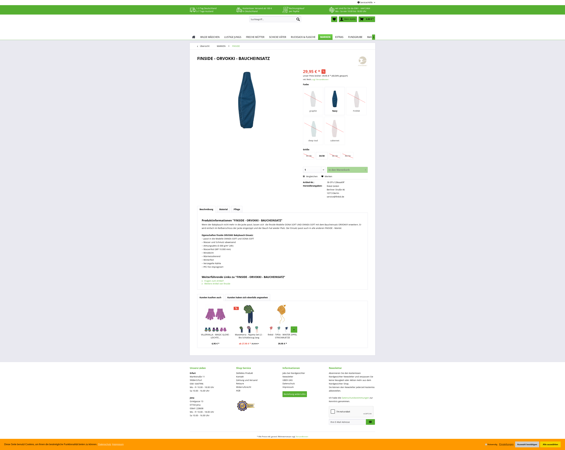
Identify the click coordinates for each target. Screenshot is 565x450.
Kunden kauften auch (210, 297)
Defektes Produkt (244, 373)
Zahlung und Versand (246, 380)
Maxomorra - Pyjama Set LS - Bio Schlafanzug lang (249, 336)
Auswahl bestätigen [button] (527, 444)
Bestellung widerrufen (295, 394)
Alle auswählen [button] (550, 444)
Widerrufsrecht (243, 387)
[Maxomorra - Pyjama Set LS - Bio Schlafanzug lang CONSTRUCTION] (241, 329)
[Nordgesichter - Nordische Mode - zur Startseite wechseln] (218, 24)
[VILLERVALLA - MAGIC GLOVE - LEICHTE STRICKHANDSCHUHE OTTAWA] (208, 329)
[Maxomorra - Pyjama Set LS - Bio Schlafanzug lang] (249, 314)
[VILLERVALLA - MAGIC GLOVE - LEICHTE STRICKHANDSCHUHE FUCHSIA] (223, 329)
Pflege (237, 209)
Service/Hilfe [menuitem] (366, 2)
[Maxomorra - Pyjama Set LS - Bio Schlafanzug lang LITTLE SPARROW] (256, 329)
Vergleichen (311, 176)
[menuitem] (275, 19)
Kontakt (240, 376)
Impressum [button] (118, 444)
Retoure (240, 383)
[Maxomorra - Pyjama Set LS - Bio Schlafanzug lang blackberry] (249, 329)
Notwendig (492, 444)
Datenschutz (288, 383)
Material (223, 209)
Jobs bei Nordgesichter (293, 373)
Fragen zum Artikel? (214, 280)
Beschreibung (206, 209)
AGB (238, 390)
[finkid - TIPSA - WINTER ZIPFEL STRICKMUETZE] (282, 314)
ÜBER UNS (287, 380)
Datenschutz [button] (104, 444)
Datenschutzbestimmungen (355, 397)
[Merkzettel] (334, 19)
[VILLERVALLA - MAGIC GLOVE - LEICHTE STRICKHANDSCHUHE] (215, 314)
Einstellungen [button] (506, 444)
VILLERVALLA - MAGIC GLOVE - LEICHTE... (215, 336)
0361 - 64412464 (362, 8)
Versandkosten (302, 436)
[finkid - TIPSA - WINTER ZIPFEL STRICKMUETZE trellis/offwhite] (278, 329)
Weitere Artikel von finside (217, 283)
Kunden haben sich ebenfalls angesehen (247, 297)
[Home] (194, 37)
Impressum (288, 387)
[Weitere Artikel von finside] (363, 61)
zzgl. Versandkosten (320, 79)
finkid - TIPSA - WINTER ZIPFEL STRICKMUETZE (282, 336)
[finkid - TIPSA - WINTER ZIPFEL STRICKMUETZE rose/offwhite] (271, 329)
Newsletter (287, 376)
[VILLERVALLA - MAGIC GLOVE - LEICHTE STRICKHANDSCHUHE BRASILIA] (215, 329)
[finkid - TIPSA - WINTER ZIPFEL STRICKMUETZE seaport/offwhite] (286, 329)
